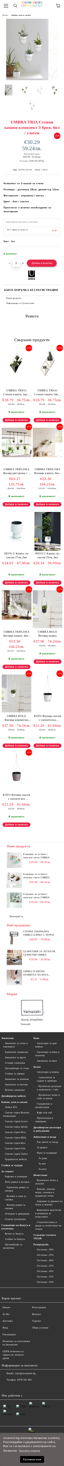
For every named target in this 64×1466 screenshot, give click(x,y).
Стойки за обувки (15, 1073)
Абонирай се (16, 916)
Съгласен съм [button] (32, 1459)
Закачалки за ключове (17, 1079)
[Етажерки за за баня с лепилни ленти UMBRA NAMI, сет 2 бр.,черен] (14, 880)
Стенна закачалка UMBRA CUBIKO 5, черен (38, 933)
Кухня (37, 1067)
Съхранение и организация (43, 1105)
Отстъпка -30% (45, 1260)
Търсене (36, 1321)
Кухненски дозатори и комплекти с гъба (49, 1088)
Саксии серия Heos (15, 1132)
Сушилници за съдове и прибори (47, 1079)
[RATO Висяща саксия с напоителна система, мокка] (16, 782)
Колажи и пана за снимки (15, 1198)
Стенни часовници (15, 1219)
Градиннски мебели (16, 1159)
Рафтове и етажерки (16, 1176)
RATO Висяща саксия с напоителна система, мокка (16, 797)
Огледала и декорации (17, 1213)
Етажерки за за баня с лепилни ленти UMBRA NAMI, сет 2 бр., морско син (39, 856)
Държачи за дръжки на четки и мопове (48, 1203)
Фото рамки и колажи (17, 1182)
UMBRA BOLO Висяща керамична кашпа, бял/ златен (16, 719)
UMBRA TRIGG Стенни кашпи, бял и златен (47, 393)
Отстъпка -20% (45, 1271)
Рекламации (9, 1334)
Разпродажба (41, 1244)
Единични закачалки (16, 1052)
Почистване (40, 1175)
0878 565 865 (24, 1380)
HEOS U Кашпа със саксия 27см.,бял (16, 555)
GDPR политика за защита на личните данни (13, 1354)
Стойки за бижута (15, 1239)
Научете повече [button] (29, 1450)
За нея (42, 1163)
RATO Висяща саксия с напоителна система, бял (47, 719)
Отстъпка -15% (45, 1276)
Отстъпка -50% (45, 1249)
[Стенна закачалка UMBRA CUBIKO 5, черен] (14, 937)
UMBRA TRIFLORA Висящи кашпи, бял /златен (47, 472)
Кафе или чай (44, 1112)
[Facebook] (6, 1386)
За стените (7, 1171)
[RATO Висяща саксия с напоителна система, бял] (47, 703)
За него (43, 1169)
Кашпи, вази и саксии (21, 15)
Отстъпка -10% (45, 1282)
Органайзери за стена (17, 1068)
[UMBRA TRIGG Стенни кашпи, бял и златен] (47, 377)
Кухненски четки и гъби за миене (48, 1097)
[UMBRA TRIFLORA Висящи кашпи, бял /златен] (47, 456)
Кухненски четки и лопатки (46, 1182)
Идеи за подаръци (47, 1153)
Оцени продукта (13, 298)
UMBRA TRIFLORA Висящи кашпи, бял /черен (16, 634)
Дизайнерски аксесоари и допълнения (47, 1129)
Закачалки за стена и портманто (15, 1045)
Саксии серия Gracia (16, 1121)
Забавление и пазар (44, 1137)
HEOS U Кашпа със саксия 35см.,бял (47, 555)
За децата (42, 1147)
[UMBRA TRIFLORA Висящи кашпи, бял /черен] (16, 619)
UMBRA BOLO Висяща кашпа (47, 633)
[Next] (42, 1012)
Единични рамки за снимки (17, 1189)
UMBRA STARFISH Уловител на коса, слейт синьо (36, 973)
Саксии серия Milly (15, 1137)
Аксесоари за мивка (48, 1072)
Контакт (36, 1314)
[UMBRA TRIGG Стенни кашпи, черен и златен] (16, 377)
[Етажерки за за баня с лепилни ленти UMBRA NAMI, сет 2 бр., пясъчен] (14, 900)
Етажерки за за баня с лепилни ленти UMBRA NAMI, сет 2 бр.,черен (36, 876)
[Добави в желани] (55, 252)
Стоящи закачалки (15, 1063)
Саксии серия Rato (15, 1143)
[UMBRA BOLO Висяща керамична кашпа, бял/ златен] (16, 711)
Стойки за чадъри (12, 1165)
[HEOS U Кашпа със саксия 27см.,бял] (16, 545)
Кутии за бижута (14, 1233)
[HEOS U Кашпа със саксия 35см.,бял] (47, 550)
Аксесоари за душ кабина (46, 1045)
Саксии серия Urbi (15, 1148)
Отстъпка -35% (45, 1255)
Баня (36, 1038)
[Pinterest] (21, 1386)
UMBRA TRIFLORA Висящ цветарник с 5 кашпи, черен (16, 472)
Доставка (8, 1321)
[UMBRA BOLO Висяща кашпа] (47, 627)
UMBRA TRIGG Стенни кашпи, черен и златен (16, 393)
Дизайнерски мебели (13, 1096)
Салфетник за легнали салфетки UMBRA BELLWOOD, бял (39, 953)
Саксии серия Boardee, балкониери (16, 1114)
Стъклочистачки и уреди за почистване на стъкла (48, 1225)
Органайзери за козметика (12, 1246)
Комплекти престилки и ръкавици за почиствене (48, 1213)
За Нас (6, 1314)
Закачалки (7, 1038)
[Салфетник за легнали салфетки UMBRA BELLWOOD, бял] (14, 957)
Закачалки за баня (47, 1061)
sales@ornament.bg (25, 1373)
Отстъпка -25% (45, 1266)
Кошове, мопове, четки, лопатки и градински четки (45, 1192)
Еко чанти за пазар (47, 1142)
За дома (43, 1158)
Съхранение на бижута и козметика (15, 1227)
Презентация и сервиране (44, 1120)
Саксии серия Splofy (16, 1127)
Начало (5, 15)
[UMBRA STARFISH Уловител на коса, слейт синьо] (14, 977)
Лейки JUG (11, 1107)
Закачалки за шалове (16, 1084)
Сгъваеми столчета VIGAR (44, 1237)
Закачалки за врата (15, 1057)
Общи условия (40, 1327)
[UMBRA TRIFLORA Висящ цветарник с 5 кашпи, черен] (16, 456)
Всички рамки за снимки (15, 1207)
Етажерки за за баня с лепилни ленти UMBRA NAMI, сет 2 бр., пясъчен (37, 896)
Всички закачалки (15, 1090)
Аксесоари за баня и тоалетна (47, 1054)
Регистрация (39, 1307)
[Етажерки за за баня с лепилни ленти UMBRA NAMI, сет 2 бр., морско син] (14, 860)
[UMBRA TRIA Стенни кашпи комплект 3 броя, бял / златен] (32, 79)
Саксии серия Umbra (16, 1154)
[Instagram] (13, 1386)
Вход (5, 1327)
